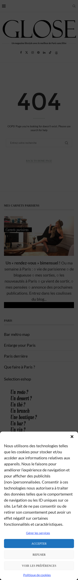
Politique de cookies (37, 575)
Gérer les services (38, 533)
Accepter (39, 543)
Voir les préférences (39, 565)
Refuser (39, 554)
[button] (72, 437)
